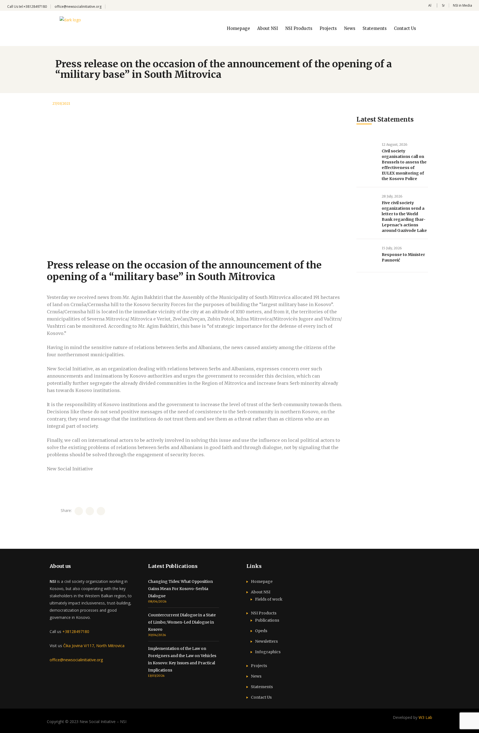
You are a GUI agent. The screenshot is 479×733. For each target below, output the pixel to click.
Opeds (261, 630)
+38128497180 (75, 631)
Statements (262, 686)
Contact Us (261, 697)
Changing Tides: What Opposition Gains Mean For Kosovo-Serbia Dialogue (180, 588)
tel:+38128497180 (33, 6)
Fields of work (268, 599)
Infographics (268, 651)
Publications (267, 620)
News (256, 676)
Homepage (261, 581)
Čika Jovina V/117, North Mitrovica (93, 645)
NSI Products (263, 613)
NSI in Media (462, 5)
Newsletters (266, 641)
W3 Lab (425, 717)
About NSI (260, 592)
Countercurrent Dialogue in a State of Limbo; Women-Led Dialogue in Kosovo (182, 622)
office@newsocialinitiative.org (78, 6)
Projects (259, 665)
